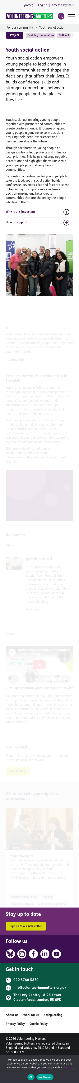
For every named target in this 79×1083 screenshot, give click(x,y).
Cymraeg (28, 5)
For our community (20, 27)
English (42, 5)
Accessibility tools (63, 5)
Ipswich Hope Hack (39, 559)
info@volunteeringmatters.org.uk (39, 988)
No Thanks (45, 1077)
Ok (31, 1077)
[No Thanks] (74, 1069)
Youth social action (52, 27)
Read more (33, 609)
